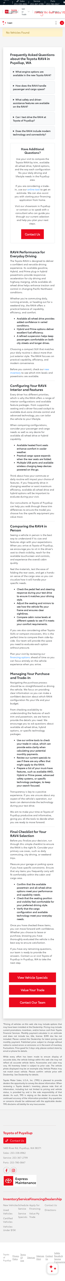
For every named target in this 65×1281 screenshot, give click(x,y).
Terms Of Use (23, 1257)
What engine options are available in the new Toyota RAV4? (32, 73)
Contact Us (32, 234)
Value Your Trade (32, 990)
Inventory (10, 1198)
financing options (20, 657)
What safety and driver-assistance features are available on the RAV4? (31, 103)
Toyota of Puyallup (7, 1257)
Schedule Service (23, 1206)
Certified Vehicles (8, 1220)
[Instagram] (13, 1170)
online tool (33, 189)
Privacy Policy (15, 1257)
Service (23, 1198)
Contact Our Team (32, 1002)
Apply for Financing (34, 1206)
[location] (64, 2)
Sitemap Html (40, 1257)
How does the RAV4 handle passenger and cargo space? (29, 87)
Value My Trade (34, 1215)
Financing (37, 1198)
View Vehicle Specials (33, 977)
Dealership (53, 1198)
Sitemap (31, 1257)
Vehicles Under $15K (9, 1228)
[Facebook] (6, 1170)
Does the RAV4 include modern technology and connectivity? (32, 132)
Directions (50, 1210)
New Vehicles (10, 1205)
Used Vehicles (7, 1211)
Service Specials (22, 1215)
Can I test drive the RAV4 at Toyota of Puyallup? (29, 118)
